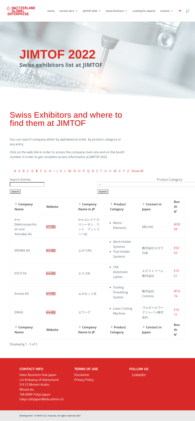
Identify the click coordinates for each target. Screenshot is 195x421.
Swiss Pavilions (115, 11)
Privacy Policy (84, 380)
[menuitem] (180, 16)
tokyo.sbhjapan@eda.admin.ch (41, 399)
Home (50, 11)
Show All (137, 171)
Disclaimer (82, 375)
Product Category (169, 179)
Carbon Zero (66, 11)
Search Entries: (20, 179)
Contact (164, 11)
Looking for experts (144, 11)
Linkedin (137, 375)
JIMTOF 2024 (90, 11)
